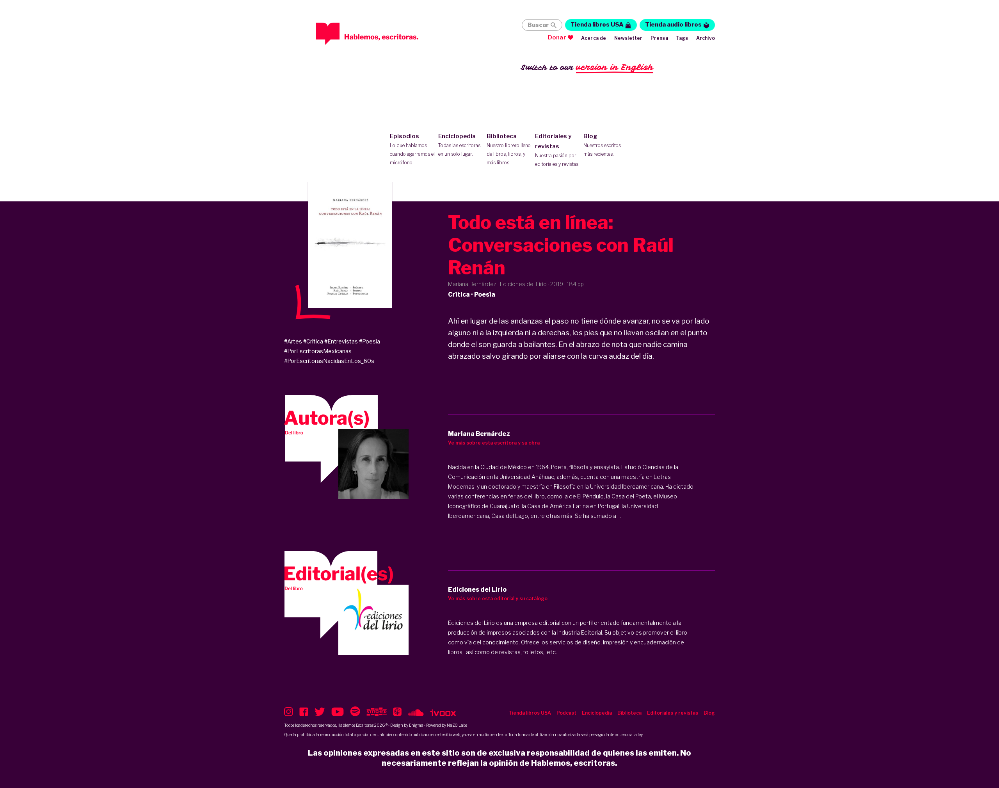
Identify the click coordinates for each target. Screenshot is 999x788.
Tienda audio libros (673, 24)
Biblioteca (509, 149)
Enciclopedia (459, 145)
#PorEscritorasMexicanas (318, 351)
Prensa (659, 38)
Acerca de (593, 38)
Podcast (566, 713)
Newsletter (628, 38)
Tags (682, 38)
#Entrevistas (341, 341)
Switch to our (587, 67)
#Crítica (313, 341)
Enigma (416, 725)
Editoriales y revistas (557, 150)
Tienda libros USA (597, 24)
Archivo (705, 38)
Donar (557, 37)
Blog (602, 145)
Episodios (412, 149)
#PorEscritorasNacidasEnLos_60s (329, 361)
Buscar (538, 24)
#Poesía (369, 341)
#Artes (293, 341)
